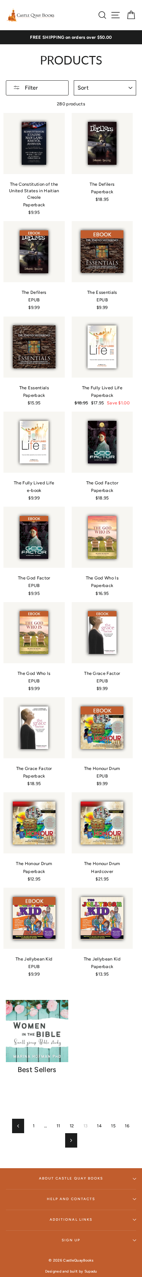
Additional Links (71, 1219)
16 (127, 1125)
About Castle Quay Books (71, 1178)
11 (58, 1125)
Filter (30, 87)
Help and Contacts (71, 1199)
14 (99, 1125)
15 (113, 1125)
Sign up (71, 1240)
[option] (71, 37)
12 (72, 1125)
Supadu (90, 1271)
